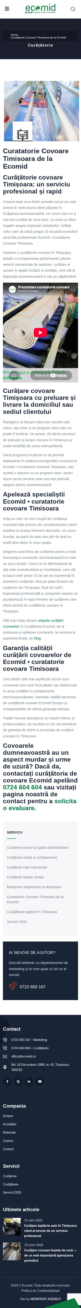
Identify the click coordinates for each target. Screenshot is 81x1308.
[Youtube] (39, 1081)
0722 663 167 (33, 986)
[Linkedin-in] (29, 1081)
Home (14, 34)
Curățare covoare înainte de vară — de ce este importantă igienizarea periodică (50, 1255)
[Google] (18, 1081)
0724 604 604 (22, 787)
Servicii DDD (17, 922)
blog (37, 638)
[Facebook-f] (7, 1081)
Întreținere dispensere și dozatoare (34, 887)
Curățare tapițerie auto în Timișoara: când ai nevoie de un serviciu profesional (50, 1231)
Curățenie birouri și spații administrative (38, 848)
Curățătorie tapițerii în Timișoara (32, 912)
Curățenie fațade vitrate (25, 877)
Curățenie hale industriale (27, 867)
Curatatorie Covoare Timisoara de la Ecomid (35, 899)
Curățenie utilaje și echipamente (32, 857)
